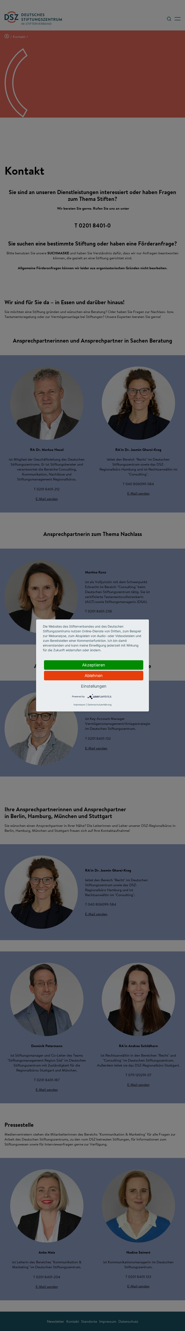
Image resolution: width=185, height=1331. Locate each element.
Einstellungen (93, 686)
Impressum (80, 704)
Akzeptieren (93, 665)
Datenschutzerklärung (99, 704)
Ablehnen (94, 675)
